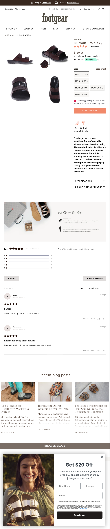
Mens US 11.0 (97, 88)
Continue (79, 515)
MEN (43, 28)
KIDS (56, 28)
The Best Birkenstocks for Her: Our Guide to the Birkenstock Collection (91, 409)
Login (95, 9)
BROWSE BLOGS (55, 445)
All (13, 35)
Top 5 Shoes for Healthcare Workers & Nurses (15, 409)
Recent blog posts (55, 375)
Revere (77, 39)
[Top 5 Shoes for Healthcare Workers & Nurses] (18, 391)
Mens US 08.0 (81, 74)
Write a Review (97, 279)
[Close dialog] (102, 457)
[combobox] (64, 9)
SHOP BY (11, 28)
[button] (86, 46)
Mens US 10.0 (81, 88)
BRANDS (71, 28)
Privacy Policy (81, 508)
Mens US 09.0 (81, 81)
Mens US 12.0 (81, 94)
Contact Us (9, 9)
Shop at (43, 3)
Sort (82, 288)
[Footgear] (55, 18)
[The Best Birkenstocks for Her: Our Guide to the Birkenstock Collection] (92, 391)
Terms (86, 508)
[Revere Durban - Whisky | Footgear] (20, 54)
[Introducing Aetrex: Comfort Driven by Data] (55, 391)
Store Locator (93, 28)
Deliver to (69, 3)
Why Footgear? (20, 9)
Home (6, 35)
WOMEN (29, 28)
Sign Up (87, 9)
